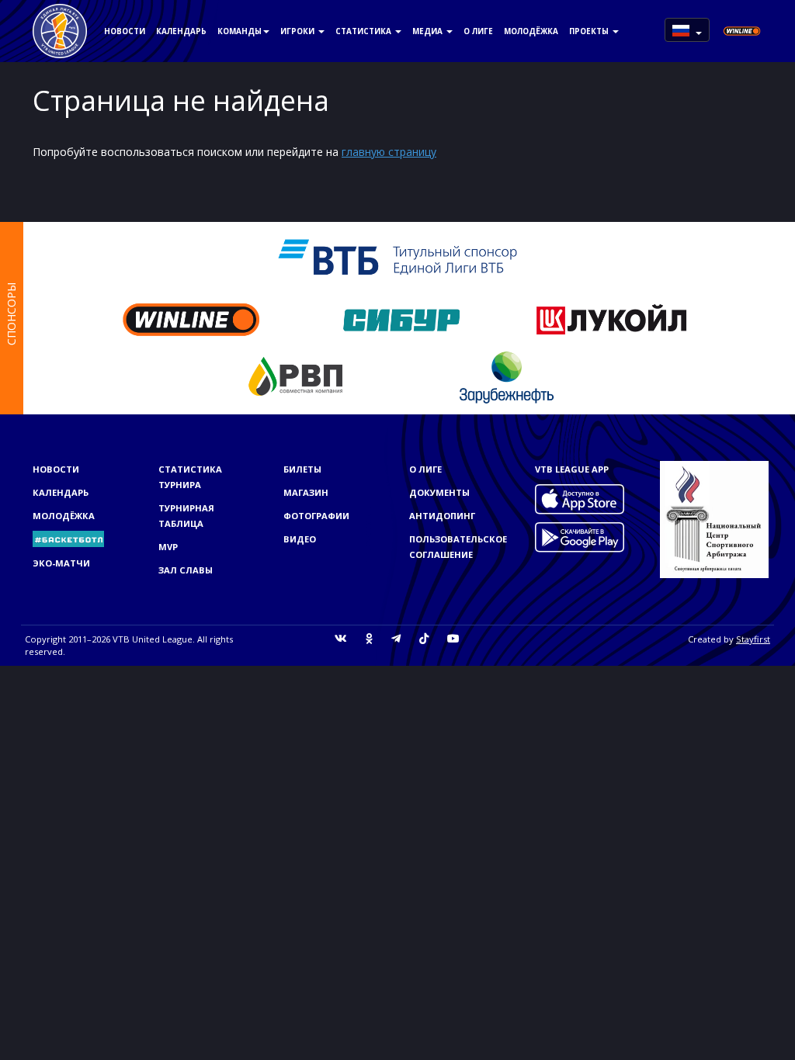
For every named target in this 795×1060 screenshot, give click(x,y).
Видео (299, 539)
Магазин (305, 492)
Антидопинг (442, 515)
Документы (439, 492)
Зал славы (185, 570)
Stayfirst (753, 639)
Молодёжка (531, 31)
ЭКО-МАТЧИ (61, 563)
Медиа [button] (428, 31)
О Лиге (478, 31)
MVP (168, 547)
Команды (239, 31)
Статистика (364, 31)
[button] (687, 30)
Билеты (302, 469)
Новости (124, 31)
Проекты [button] (590, 31)
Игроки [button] (298, 31)
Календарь (181, 31)
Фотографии (316, 515)
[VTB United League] (60, 19)
